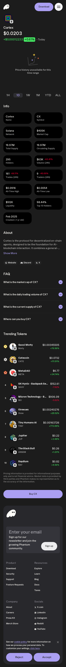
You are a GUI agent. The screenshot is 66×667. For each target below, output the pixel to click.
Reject (19, 657)
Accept (46, 657)
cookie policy (20, 642)
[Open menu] (59, 7)
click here (35, 648)
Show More (10, 253)
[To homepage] (11, 513)
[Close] (58, 642)
